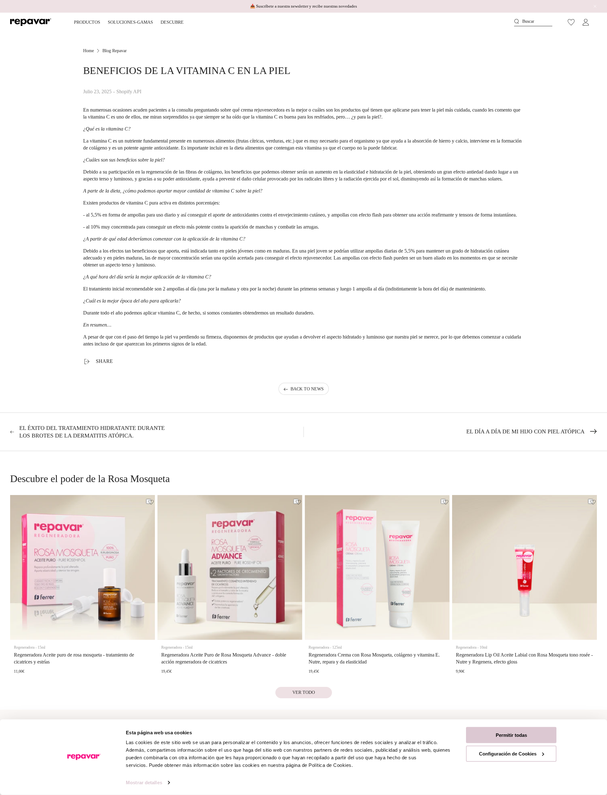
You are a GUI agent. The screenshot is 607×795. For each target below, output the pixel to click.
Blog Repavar (114, 50)
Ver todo (303, 692)
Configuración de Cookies (507, 753)
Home (88, 50)
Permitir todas (511, 735)
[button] (533, 22)
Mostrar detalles (144, 782)
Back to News (307, 389)
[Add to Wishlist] (148, 501)
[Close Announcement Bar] (593, 6)
